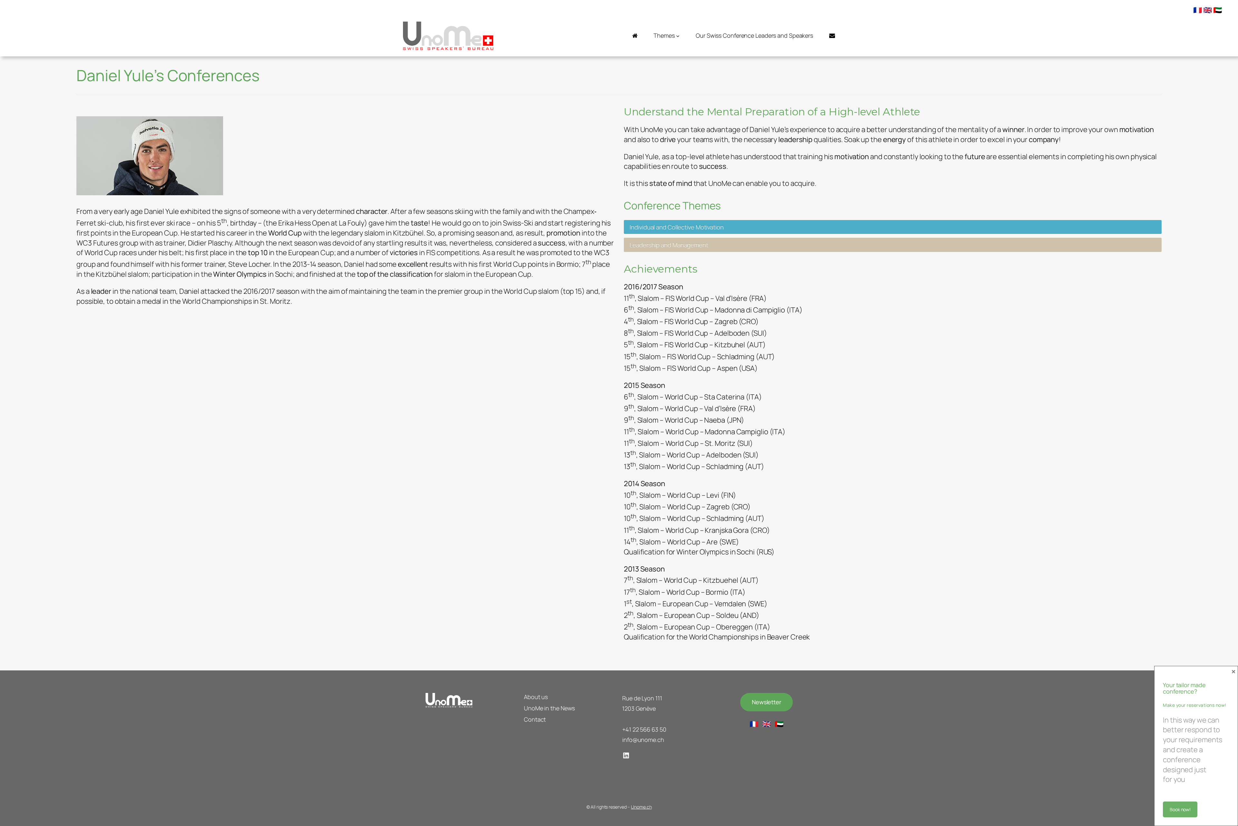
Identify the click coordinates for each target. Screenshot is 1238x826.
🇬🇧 (1207, 10)
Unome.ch (641, 807)
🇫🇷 (1197, 10)
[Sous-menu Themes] (678, 35)
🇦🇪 (1217, 10)
